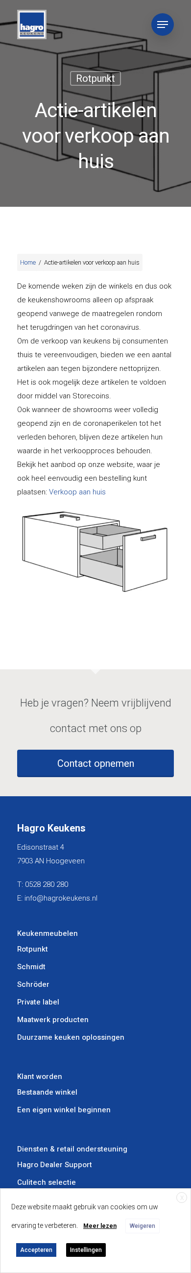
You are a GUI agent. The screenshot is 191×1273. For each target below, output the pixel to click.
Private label (38, 1002)
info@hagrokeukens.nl (60, 898)
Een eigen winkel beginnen (64, 1109)
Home (28, 262)
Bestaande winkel (47, 1092)
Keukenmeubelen (47, 933)
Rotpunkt (95, 78)
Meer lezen (100, 1226)
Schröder (33, 984)
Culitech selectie (46, 1182)
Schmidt (31, 966)
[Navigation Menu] (162, 24)
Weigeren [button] (142, 1226)
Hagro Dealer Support (54, 1164)
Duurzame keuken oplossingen (70, 1037)
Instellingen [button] (86, 1250)
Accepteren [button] (36, 1250)
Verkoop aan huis (77, 492)
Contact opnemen (95, 763)
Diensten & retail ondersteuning (72, 1149)
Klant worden (39, 1076)
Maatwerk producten (53, 1019)
